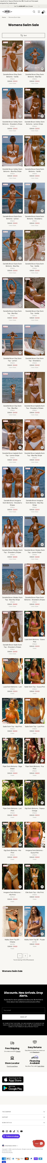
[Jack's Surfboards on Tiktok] (14, 1131)
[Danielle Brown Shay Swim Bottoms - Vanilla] (12, 56)
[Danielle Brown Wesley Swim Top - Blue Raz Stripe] (12, 579)
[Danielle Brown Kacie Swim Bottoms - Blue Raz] (12, 245)
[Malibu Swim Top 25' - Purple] (34, 921)
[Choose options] (20, 69)
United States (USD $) (10, 1145)
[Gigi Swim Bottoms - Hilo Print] (12, 835)
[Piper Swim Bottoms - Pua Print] (34, 751)
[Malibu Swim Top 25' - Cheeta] (12, 921)
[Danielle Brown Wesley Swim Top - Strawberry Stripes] (12, 531)
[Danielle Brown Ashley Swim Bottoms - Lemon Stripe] (34, 103)
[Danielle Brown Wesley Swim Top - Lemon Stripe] (34, 531)
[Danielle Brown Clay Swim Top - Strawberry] (34, 340)
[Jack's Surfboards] (7, 11)
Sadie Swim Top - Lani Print (34, 726)
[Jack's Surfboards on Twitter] (18, 1131)
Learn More (41, 1066)
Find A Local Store (12, 1066)
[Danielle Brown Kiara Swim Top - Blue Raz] (12, 292)
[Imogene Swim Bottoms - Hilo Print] (12, 877)
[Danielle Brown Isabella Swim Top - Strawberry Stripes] (34, 387)
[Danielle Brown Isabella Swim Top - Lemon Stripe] (12, 434)
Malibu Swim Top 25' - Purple (34, 940)
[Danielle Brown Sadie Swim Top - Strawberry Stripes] (12, 626)
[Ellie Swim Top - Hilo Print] (34, 877)
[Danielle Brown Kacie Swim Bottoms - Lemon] (12, 198)
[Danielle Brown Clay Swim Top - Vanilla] (34, 292)
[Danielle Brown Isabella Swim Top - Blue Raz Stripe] (34, 434)
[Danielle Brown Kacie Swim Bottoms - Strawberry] (34, 198)
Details (18, 1051)
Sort (25, 35)
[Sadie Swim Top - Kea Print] (12, 711)
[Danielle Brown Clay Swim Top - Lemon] (12, 340)
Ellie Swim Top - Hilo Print (35, 892)
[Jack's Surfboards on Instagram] (7, 1131)
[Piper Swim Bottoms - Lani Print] (12, 793)
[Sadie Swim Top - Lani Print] (34, 711)
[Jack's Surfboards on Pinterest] (10, 1131)
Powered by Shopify (7, 1152)
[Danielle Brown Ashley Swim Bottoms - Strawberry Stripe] (12, 103)
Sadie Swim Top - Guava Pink (34, 687)
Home (4, 17)
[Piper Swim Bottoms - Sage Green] (12, 751)
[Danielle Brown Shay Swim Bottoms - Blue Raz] (34, 56)
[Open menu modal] (39, 11)
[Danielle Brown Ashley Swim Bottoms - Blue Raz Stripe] (12, 150)
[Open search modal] (34, 11)
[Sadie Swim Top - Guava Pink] (34, 671)
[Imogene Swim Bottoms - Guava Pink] (34, 835)
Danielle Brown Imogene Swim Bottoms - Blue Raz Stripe (34, 503)
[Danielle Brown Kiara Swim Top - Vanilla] (34, 245)
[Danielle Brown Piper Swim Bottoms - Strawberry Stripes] (34, 579)
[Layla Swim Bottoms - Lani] (12, 671)
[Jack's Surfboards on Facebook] (3, 1131)
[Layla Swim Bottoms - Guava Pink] (34, 624)
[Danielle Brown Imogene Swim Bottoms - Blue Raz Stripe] (34, 482)
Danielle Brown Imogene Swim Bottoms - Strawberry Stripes (12, 503)
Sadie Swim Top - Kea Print (12, 726)
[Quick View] (20, 544)
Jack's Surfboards (16, 1149)
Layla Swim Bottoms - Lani (12, 687)
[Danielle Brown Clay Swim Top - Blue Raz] (12, 387)
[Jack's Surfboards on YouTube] (21, 1131)
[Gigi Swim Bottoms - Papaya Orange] (34, 793)
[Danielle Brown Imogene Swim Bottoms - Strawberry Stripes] (12, 482)
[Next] (38, 6)
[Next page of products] (30, 956)
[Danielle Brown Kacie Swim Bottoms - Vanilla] (34, 150)
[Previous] (8, 6)
